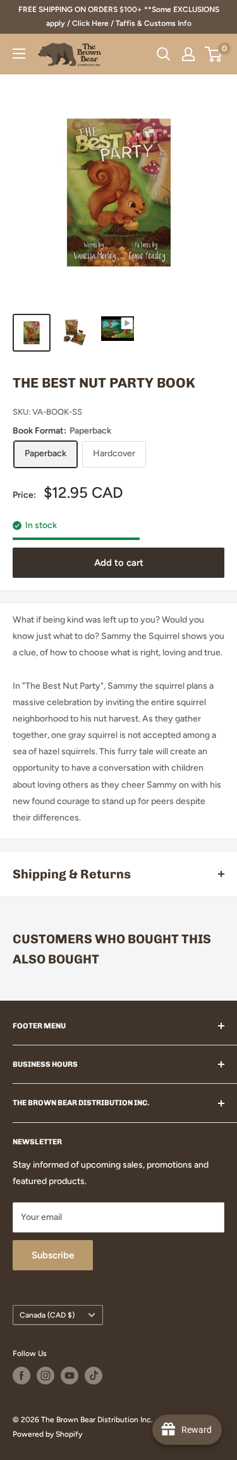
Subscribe (53, 1255)
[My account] (188, 54)
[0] (214, 54)
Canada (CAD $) (47, 1315)
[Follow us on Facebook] (21, 1375)
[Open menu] (19, 54)
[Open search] (164, 54)
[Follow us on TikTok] (93, 1375)
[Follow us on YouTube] (69, 1375)
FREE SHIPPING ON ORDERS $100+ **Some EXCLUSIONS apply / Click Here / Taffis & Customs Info (118, 16)
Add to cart (118, 562)
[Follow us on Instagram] (45, 1375)
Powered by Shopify (47, 1434)
